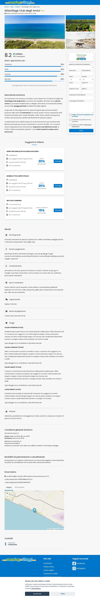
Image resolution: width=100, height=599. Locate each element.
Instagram (80, 568)
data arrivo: (72, 70)
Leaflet (51, 529)
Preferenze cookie (50, 573)
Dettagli (58, 161)
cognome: (85, 82)
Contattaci (47, 563)
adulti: (71, 76)
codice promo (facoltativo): (77, 95)
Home (7, 7)
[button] (34, 510)
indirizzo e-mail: (74, 89)
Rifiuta (63, 593)
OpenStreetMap (59, 529)
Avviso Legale (48, 570)
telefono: (84, 89)
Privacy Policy (48, 567)
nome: (71, 82)
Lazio (12, 7)
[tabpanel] (34, 510)
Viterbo (17, 7)
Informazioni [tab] (19, 487)
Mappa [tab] (9, 487)
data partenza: (86, 70)
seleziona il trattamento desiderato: (79, 64)
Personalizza (36, 588)
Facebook (80, 563)
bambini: (84, 76)
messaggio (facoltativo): (76, 101)
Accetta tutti (37, 593)
